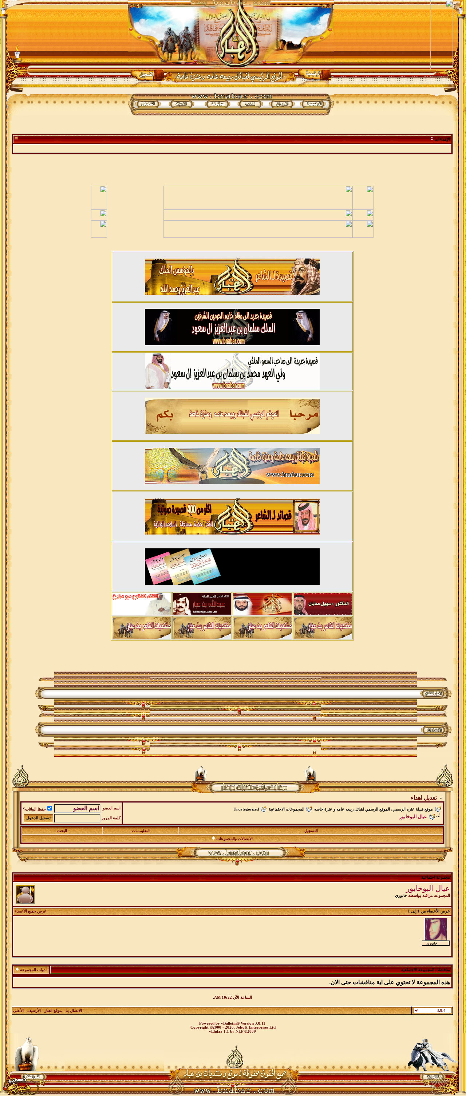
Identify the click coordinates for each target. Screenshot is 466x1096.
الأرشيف (34, 1011)
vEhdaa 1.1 (219, 1031)
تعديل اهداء (424, 798)
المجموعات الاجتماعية (286, 809)
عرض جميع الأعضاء (31, 911)
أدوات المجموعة (33, 970)
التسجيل (311, 831)
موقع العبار (53, 1011)
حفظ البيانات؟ (34, 809)
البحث (62, 831)
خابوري (401, 896)
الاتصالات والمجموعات (234, 839)
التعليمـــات (141, 831)
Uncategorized (246, 809)
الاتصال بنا (74, 1011)
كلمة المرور (111, 818)
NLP (239, 1031)
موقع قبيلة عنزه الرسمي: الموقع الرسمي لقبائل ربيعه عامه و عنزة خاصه (373, 809)
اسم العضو (112, 808)
